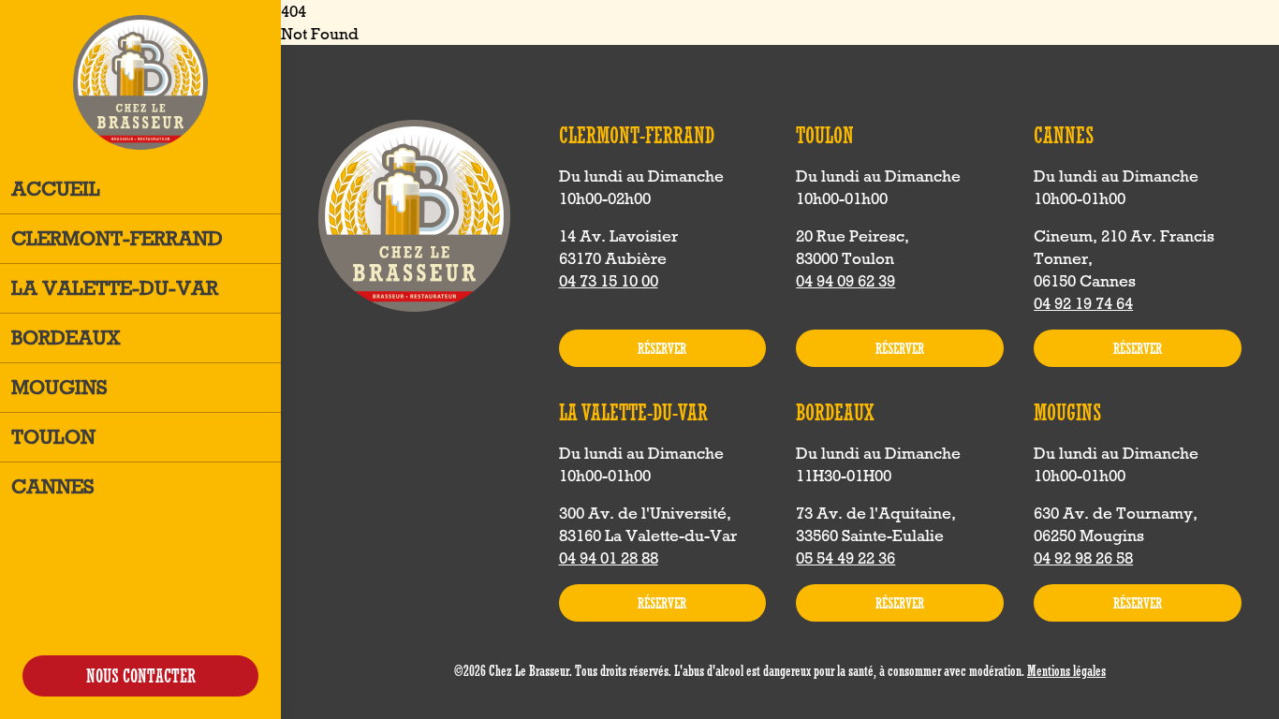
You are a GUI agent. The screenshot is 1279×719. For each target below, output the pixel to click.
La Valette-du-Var (114, 288)
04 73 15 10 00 (608, 281)
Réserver (662, 348)
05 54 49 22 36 (845, 558)
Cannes (53, 486)
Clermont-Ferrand (117, 238)
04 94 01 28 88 (608, 558)
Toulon (53, 436)
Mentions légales (1066, 670)
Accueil (55, 188)
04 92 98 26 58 (1083, 558)
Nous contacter (141, 675)
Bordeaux (66, 337)
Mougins (59, 387)
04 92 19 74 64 (1083, 303)
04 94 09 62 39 (845, 281)
